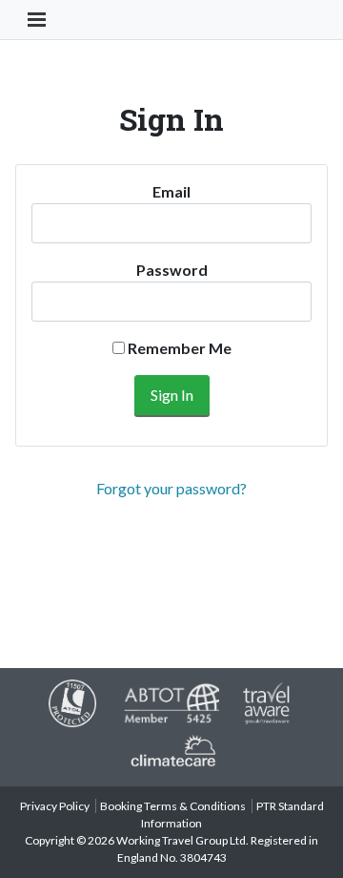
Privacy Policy (55, 806)
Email (171, 191)
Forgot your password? (171, 488)
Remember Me (178, 348)
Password (172, 270)
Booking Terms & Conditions (173, 806)
